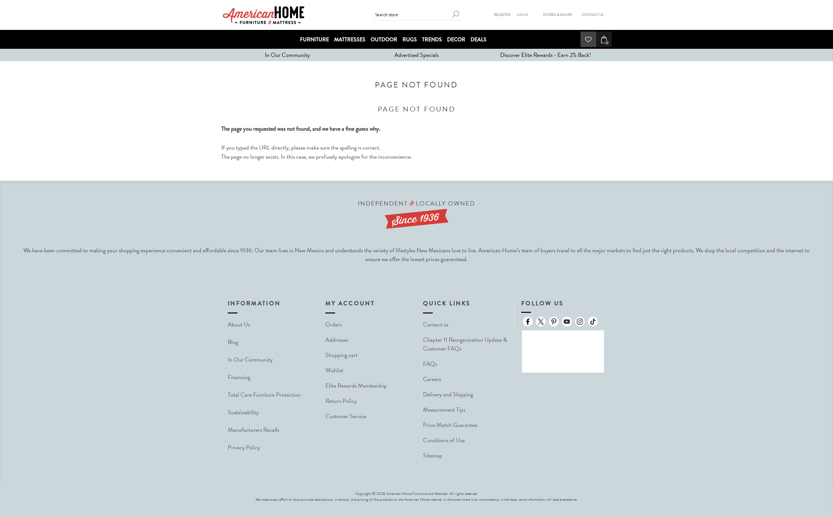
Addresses (336, 339)
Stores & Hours (557, 15)
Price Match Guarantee (450, 424)
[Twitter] (540, 321)
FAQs (430, 363)
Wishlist (334, 370)
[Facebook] (527, 321)
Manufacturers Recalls (253, 429)
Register (502, 15)
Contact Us (593, 15)
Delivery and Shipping (448, 394)
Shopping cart (341, 355)
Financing (239, 377)
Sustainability (243, 412)
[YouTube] (566, 321)
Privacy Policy (244, 447)
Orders (333, 324)
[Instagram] (579, 321)
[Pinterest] (553, 321)
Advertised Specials (416, 54)
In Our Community (287, 54)
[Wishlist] (588, 39)
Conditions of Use (444, 440)
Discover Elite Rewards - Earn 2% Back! (545, 54)
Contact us (435, 324)
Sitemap (432, 455)
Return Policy (341, 400)
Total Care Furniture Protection (264, 394)
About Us (239, 324)
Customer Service (345, 416)
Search (455, 14)
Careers (432, 379)
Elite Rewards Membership (356, 385)
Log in (522, 15)
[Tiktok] (592, 321)
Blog (233, 342)
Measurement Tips (444, 409)
